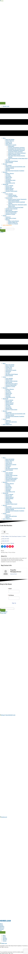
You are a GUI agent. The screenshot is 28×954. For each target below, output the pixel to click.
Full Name (11, 595)
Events (1, 925)
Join (1, 227)
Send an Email (13, 574)
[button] (2, 230)
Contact (2, 929)
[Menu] (2, 103)
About (1, 923)
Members (2, 926)
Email (10, 588)
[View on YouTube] (10, 547)
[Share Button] (3, 531)
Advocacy (2, 927)
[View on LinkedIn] (2, 547)
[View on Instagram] (7, 547)
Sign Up (14, 603)
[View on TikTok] (12, 547)
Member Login (6, 106)
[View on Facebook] (5, 547)
